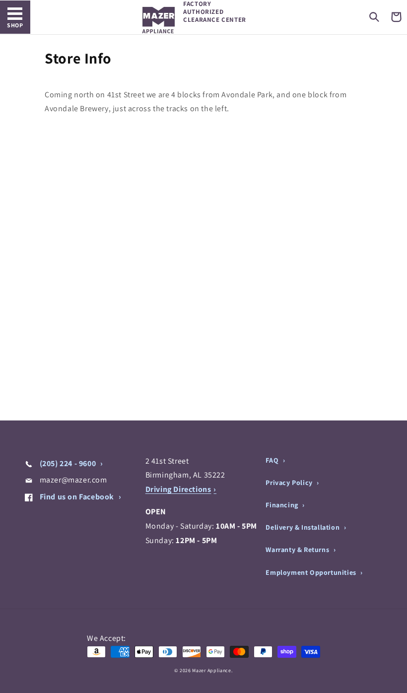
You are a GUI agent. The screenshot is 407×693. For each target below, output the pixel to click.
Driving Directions (178, 489)
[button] (374, 17)
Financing (283, 504)
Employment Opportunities (312, 572)
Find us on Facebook (77, 496)
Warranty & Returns (298, 549)
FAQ (273, 460)
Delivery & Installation (303, 527)
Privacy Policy (290, 482)
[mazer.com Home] (158, 20)
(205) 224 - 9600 (68, 463)
